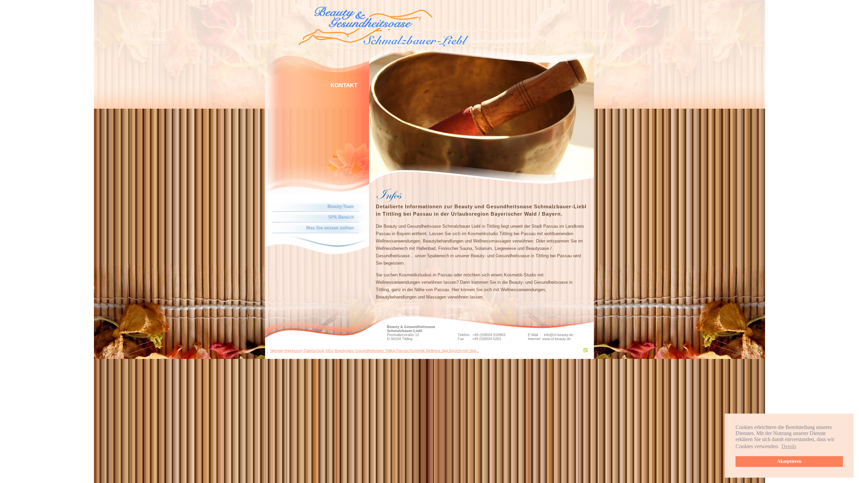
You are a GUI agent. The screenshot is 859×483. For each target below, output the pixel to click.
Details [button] (788, 446)
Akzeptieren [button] (789, 461)
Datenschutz (314, 350)
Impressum (293, 350)
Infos (329, 350)
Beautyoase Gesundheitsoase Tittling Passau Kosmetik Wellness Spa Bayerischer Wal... (407, 350)
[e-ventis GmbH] (586, 352)
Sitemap (276, 350)
